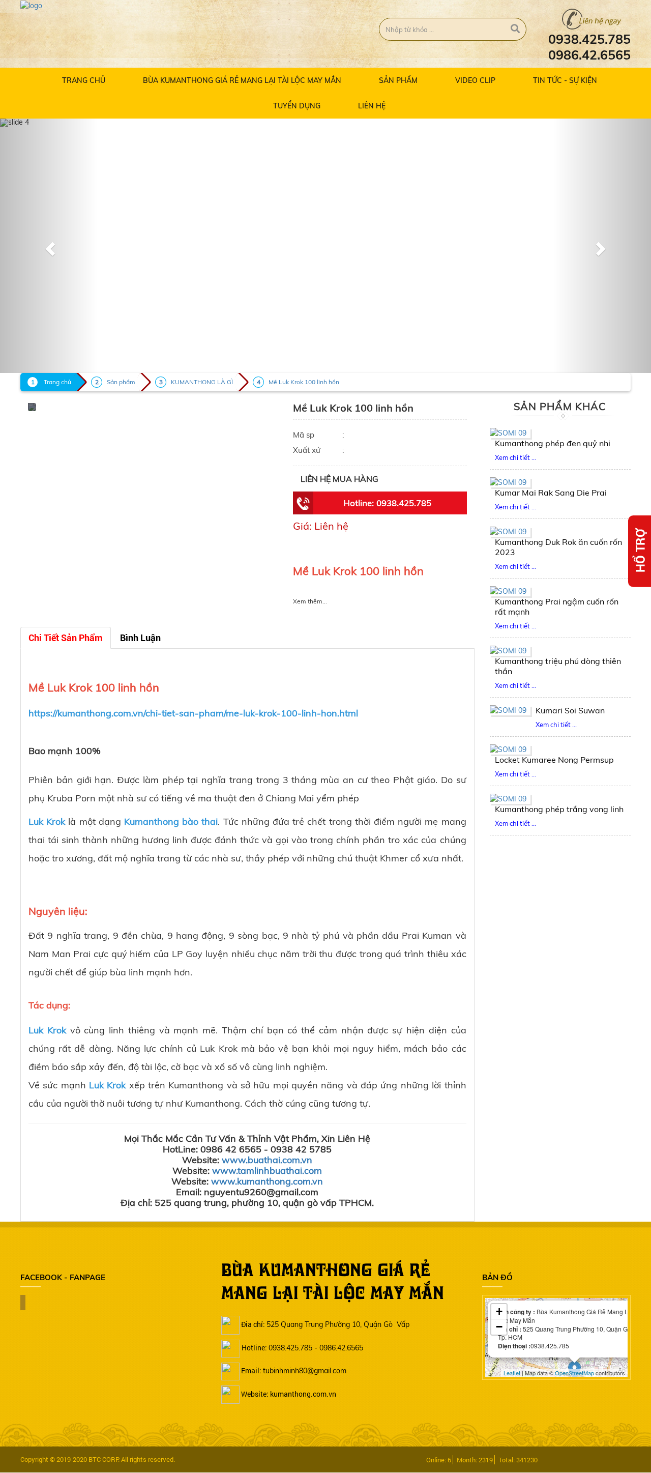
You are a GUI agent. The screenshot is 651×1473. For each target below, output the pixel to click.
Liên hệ (372, 105)
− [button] (499, 1326)
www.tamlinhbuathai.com (267, 1170)
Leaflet (512, 1373)
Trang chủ (83, 80)
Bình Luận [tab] (140, 637)
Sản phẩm (398, 80)
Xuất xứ (306, 450)
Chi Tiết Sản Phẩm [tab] (65, 637)
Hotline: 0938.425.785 (387, 503)
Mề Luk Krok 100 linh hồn (304, 382)
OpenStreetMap (574, 1373)
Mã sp (303, 435)
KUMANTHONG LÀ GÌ (202, 382)
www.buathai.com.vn (267, 1160)
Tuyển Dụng (296, 105)
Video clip (475, 80)
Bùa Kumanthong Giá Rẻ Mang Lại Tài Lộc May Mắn (242, 80)
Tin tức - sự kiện (565, 80)
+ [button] (499, 1311)
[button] (49, 246)
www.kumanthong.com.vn (267, 1181)
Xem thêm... (310, 601)
